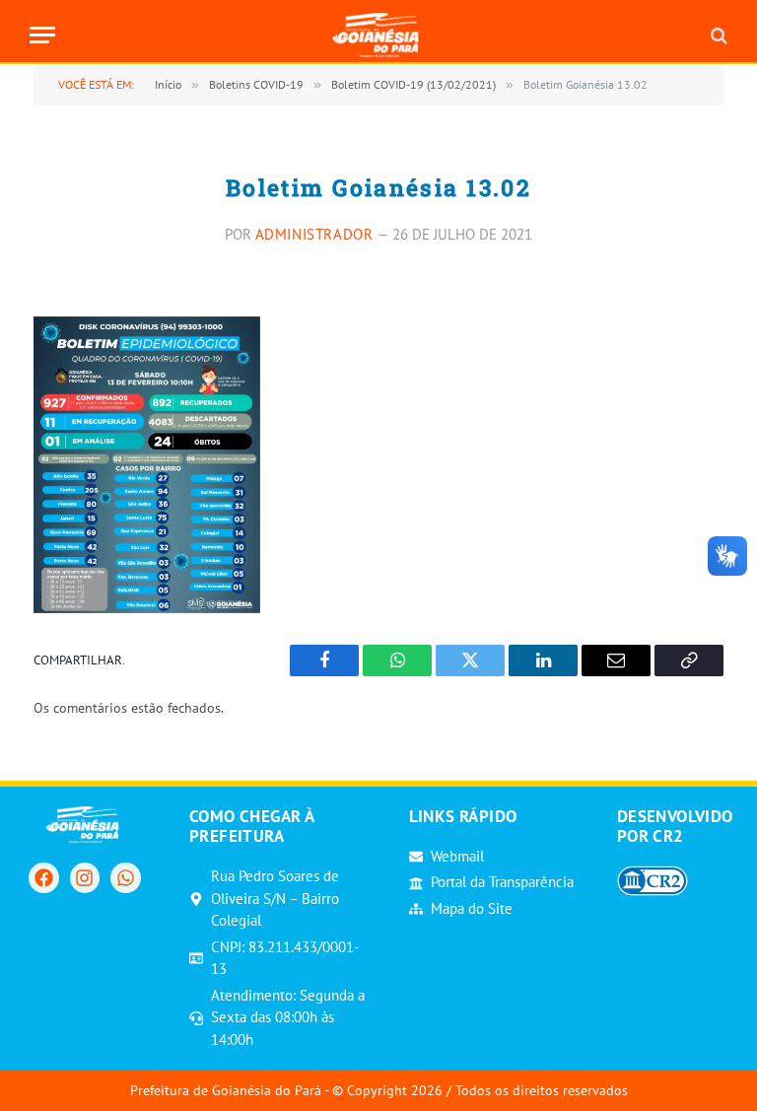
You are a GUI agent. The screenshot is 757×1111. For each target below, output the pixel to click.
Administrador (314, 234)
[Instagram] (85, 877)
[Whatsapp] (125, 877)
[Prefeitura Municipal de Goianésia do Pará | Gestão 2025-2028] (379, 35)
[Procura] (717, 35)
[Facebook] (43, 877)
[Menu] (42, 35)
